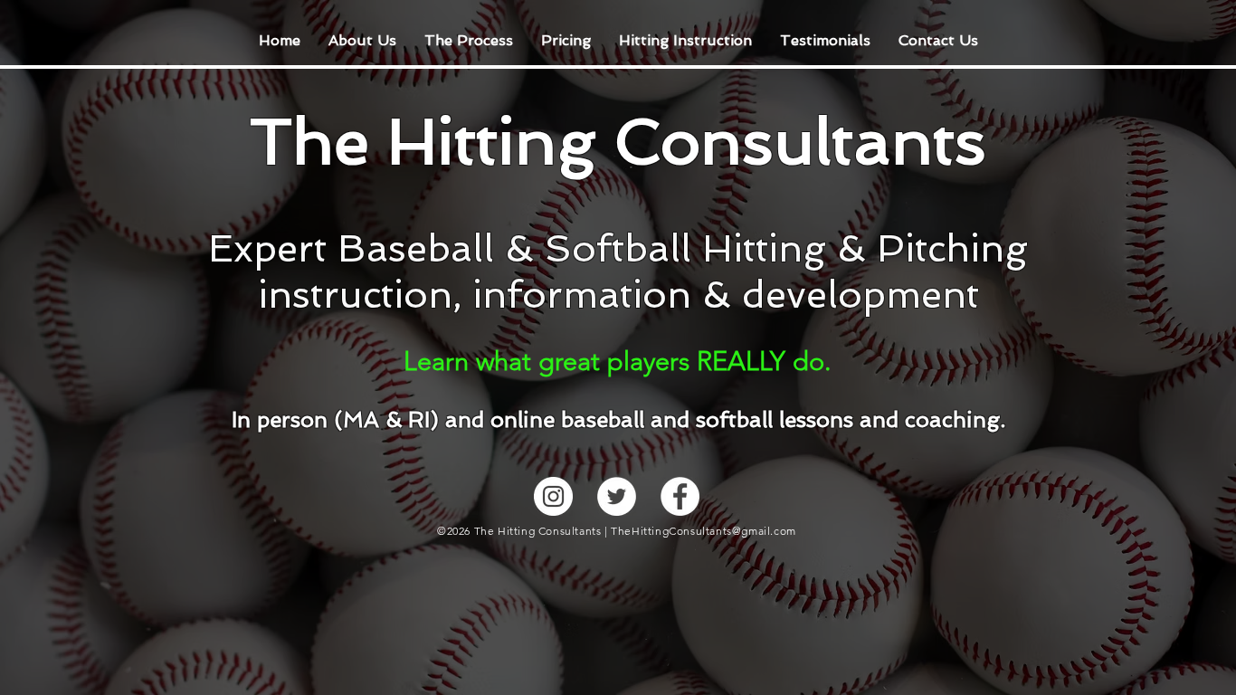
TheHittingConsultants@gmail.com (703, 531)
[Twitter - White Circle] (616, 496)
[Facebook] (680, 496)
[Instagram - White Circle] (553, 496)
